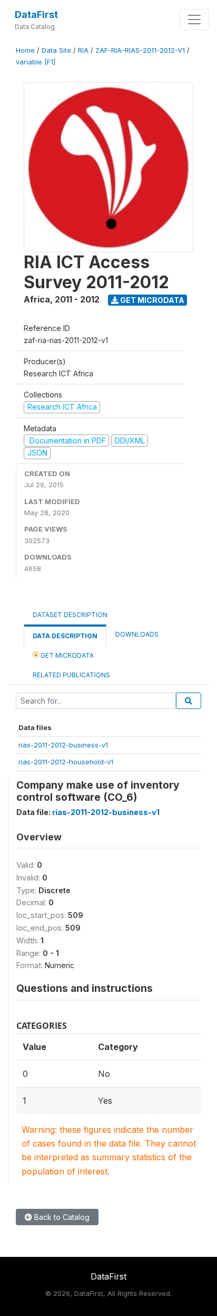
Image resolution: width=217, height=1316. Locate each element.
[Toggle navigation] (194, 19)
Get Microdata (151, 300)
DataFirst (36, 14)
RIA (83, 50)
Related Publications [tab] (71, 675)
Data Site (56, 50)
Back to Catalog (61, 1217)
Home (25, 50)
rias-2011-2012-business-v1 (63, 745)
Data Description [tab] (65, 636)
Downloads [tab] (137, 634)
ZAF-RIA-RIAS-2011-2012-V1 (140, 50)
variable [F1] (35, 62)
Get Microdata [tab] (66, 655)
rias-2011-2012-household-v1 (65, 762)
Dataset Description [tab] (70, 615)
